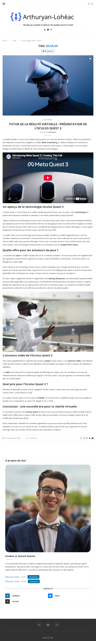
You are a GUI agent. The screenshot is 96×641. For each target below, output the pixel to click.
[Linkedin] (45, 30)
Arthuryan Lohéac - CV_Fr (15, 577)
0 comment (32, 438)
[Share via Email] (92, 438)
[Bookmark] (92, 3)
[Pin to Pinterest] (89, 438)
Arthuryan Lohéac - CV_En (16, 581)
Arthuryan (52, 132)
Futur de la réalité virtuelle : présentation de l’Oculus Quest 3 (48, 126)
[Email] (48, 30)
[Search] (89, 3)
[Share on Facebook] (84, 438)
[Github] (51, 30)
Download (33, 577)
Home (5, 40)
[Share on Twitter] (87, 438)
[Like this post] (81, 438)
